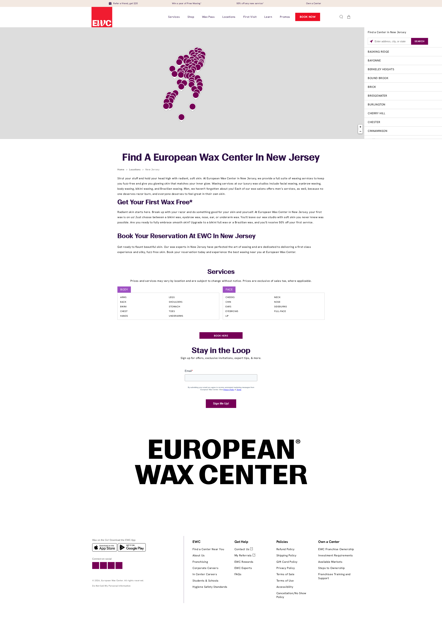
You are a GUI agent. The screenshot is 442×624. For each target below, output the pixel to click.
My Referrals (243, 555)
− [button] (360, 131)
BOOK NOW (308, 17)
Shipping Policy (286, 555)
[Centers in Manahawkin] (192, 107)
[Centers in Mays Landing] (181, 118)
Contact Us (242, 549)
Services (220, 272)
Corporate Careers (205, 568)
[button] (341, 17)
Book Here (221, 335)
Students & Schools (206, 580)
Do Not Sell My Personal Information (111, 585)
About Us (199, 555)
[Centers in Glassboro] (166, 107)
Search (420, 41)
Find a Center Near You (208, 549)
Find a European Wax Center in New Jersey (221, 158)
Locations (135, 169)
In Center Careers (205, 574)
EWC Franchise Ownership (336, 549)
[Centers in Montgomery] (181, 75)
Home (121, 169)
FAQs (237, 574)
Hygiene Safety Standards (210, 587)
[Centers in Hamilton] (181, 87)
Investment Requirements (335, 555)
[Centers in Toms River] (196, 96)
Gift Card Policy (287, 562)
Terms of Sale (285, 574)
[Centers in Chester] (179, 63)
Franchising (200, 562)
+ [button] (360, 127)
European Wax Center (112, 580)
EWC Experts (243, 568)
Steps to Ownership (331, 568)
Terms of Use (285, 580)
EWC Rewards (243, 562)
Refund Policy (285, 549)
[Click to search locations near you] (371, 41)
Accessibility (284, 587)
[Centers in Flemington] (174, 75)
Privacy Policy (285, 568)
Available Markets (330, 562)
